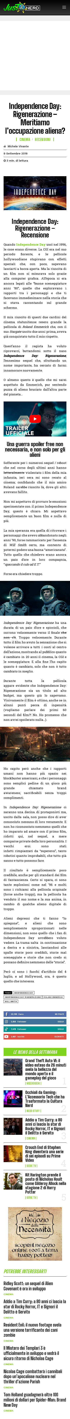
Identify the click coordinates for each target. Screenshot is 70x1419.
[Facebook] (7, 169)
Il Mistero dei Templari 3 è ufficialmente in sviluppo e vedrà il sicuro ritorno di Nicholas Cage (31, 1353)
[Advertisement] (35, 55)
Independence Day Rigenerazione (23, 997)
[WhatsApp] (32, 169)
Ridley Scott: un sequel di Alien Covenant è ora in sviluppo (28, 1286)
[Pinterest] (23, 169)
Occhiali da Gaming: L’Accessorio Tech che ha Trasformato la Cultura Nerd (45, 1099)
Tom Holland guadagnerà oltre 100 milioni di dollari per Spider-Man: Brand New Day (35, 1400)
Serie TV (31, 1165)
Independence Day (23, 993)
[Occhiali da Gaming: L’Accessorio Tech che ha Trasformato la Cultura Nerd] (13, 1098)
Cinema (31, 1138)
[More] (40, 169)
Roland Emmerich (53, 997)
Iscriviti (59, 1036)
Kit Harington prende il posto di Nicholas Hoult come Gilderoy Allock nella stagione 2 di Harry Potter (45, 1183)
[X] (15, 169)
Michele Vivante (18, 146)
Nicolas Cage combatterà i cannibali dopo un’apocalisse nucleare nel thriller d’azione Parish (33, 1376)
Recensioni (42, 139)
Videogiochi (33, 1083)
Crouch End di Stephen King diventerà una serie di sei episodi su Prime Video (44, 1154)
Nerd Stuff (33, 1110)
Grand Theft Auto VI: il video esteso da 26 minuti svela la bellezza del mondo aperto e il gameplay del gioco (45, 1069)
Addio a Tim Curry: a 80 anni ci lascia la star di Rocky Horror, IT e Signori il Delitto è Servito (45, 1126)
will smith (11, 1001)
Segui (61, 1021)
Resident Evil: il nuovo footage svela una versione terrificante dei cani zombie (32, 1330)
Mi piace (59, 1014)
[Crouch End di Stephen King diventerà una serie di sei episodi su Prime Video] (13, 1153)
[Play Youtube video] (35, 419)
